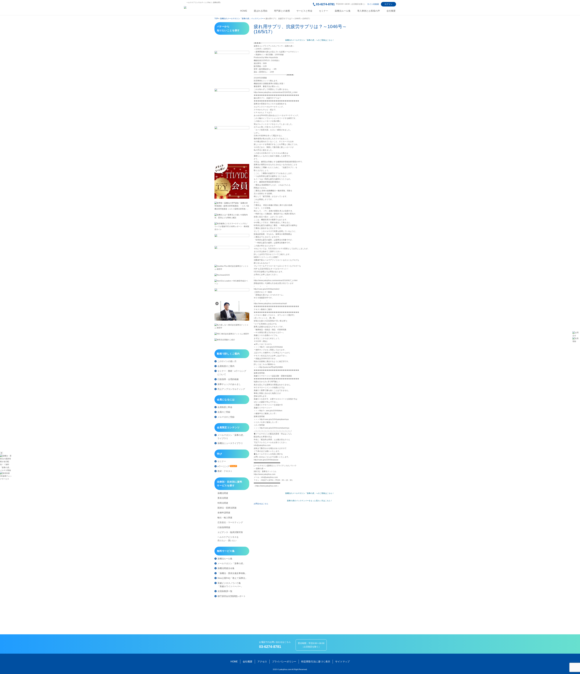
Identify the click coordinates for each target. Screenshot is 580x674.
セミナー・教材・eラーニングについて (232, 372)
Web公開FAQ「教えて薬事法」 (232, 578)
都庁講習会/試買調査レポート (232, 596)
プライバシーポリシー (284, 661)
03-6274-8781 (325, 4)
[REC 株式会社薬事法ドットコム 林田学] (231, 333)
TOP (216, 18)
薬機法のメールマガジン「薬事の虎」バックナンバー (242, 18)
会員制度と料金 (225, 407)
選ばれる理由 (260, 11)
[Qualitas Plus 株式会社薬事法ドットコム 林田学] (231, 267)
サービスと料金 (304, 11)
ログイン (388, 4)
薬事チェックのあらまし (229, 384)
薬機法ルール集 (343, 11)
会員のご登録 (224, 412)
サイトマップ (342, 661)
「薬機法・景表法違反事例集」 (232, 573)
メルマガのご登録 (226, 417)
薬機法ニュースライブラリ (230, 443)
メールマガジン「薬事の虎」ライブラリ (231, 437)
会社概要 (391, 11)
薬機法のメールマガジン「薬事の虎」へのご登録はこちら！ (309, 40)
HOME (243, 11)
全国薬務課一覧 (225, 591)
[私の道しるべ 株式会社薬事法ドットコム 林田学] (231, 326)
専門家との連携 (282, 11)
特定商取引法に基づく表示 (315, 661)
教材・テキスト (225, 471)
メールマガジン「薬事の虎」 (231, 563)
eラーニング (223, 466)
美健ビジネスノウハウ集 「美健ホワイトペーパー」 (230, 585)
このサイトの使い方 (227, 361)
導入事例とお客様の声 (368, 11)
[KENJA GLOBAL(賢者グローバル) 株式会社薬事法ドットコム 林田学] (231, 311)
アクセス (262, 661)
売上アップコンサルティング (231, 389)
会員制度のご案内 (226, 366)
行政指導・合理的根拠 (228, 379)
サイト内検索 (373, 4)
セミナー (323, 11)
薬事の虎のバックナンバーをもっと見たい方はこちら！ (309, 501)
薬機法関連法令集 (226, 568)
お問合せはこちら (261, 504)
